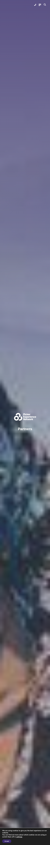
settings (19, 837)
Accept (7, 841)
